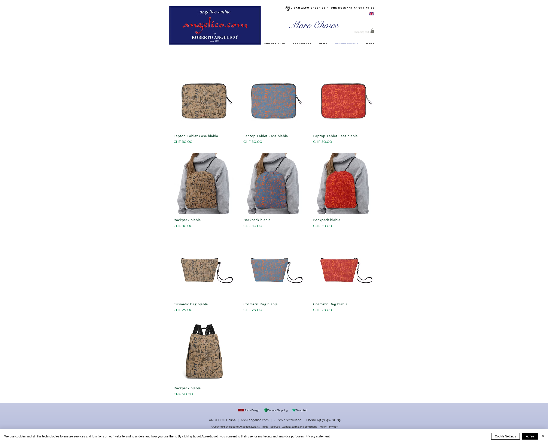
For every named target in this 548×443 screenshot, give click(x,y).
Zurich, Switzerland (287, 420)
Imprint (323, 426)
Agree (530, 436)
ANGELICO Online (222, 420)
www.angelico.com (255, 420)
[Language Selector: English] (366, 14)
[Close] (542, 436)
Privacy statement (317, 436)
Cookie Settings (505, 436)
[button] (372, 30)
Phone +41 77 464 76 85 (323, 420)
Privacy (333, 426)
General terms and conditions (299, 426)
